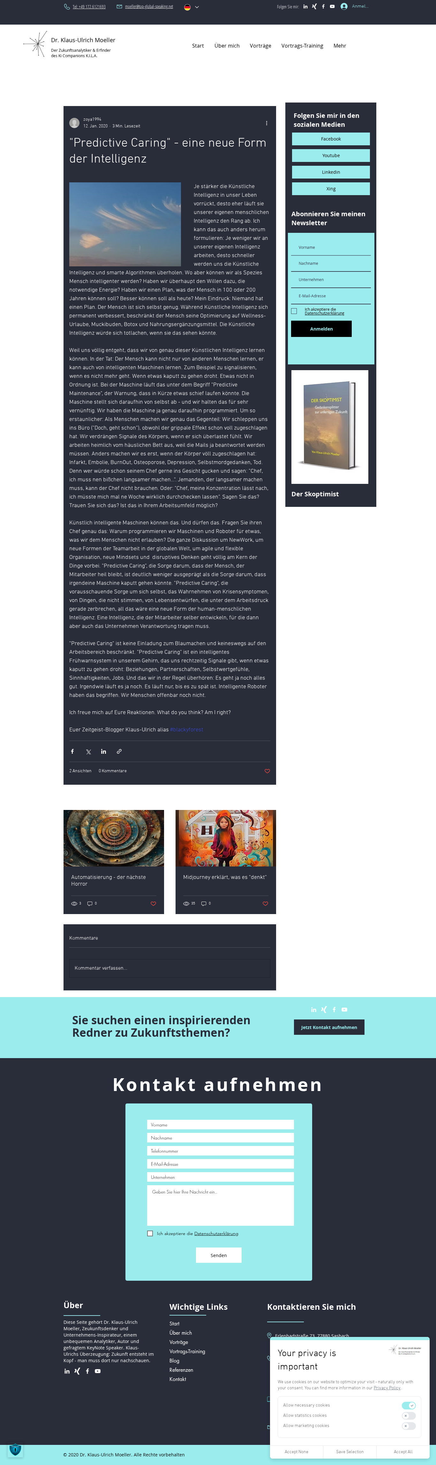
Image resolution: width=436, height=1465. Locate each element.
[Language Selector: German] (191, 7)
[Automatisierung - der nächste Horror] (114, 838)
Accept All (403, 1452)
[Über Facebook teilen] (72, 751)
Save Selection (350, 1452)
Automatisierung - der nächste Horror (108, 881)
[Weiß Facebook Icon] (323, 6)
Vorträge (178, 1342)
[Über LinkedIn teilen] (104, 751)
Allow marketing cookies (306, 1426)
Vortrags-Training (187, 1351)
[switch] (409, 1405)
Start (174, 1323)
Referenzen (181, 1370)
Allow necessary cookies (306, 1405)
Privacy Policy (387, 1388)
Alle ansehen (258, 798)
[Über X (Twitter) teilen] (88, 751)
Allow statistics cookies (305, 1415)
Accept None (296, 1452)
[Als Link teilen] (119, 751)
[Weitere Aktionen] (266, 123)
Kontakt (177, 1379)
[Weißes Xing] (314, 6)
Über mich (180, 1333)
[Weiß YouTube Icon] (332, 6)
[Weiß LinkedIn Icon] (305, 6)
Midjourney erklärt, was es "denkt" (225, 877)
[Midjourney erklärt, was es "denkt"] (226, 838)
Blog (174, 1360)
